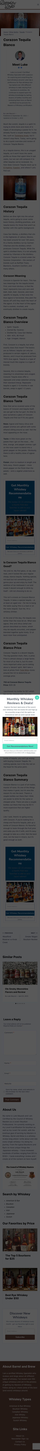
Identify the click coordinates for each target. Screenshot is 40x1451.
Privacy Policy (31, 753)
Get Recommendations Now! (20, 746)
